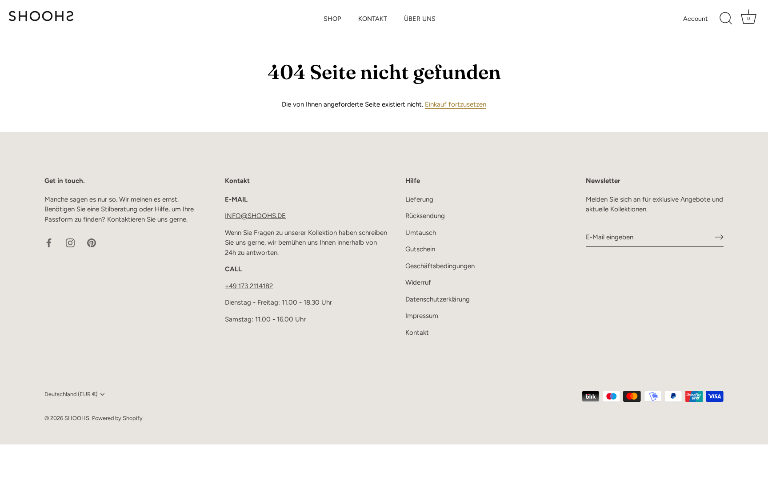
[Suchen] (726, 18)
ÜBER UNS (420, 19)
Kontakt (417, 333)
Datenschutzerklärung (437, 299)
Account (695, 19)
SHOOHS (76, 418)
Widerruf (418, 282)
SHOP (332, 19)
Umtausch (420, 233)
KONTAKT (372, 19)
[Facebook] (48, 242)
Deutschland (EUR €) (70, 394)
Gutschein (420, 249)
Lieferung (419, 199)
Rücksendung (425, 216)
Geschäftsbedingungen (440, 266)
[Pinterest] (91, 242)
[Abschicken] (719, 237)
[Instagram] (70, 242)
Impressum (421, 316)
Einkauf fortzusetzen (455, 104)
